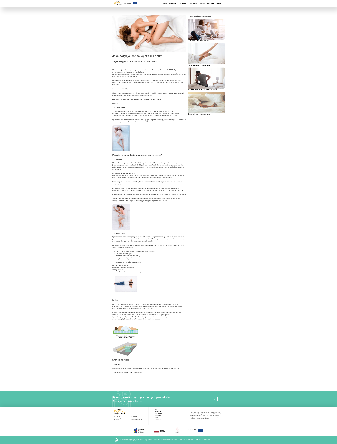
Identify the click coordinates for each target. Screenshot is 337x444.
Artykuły (210, 3)
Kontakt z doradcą (210, 399)
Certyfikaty (183, 3)
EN (126, 3)
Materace (172, 3)
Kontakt (219, 3)
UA (130, 3)
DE (128, 3)
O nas (165, 3)
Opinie (202, 3)
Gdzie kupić (194, 3)
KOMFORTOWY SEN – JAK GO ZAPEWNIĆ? (128, 372)
